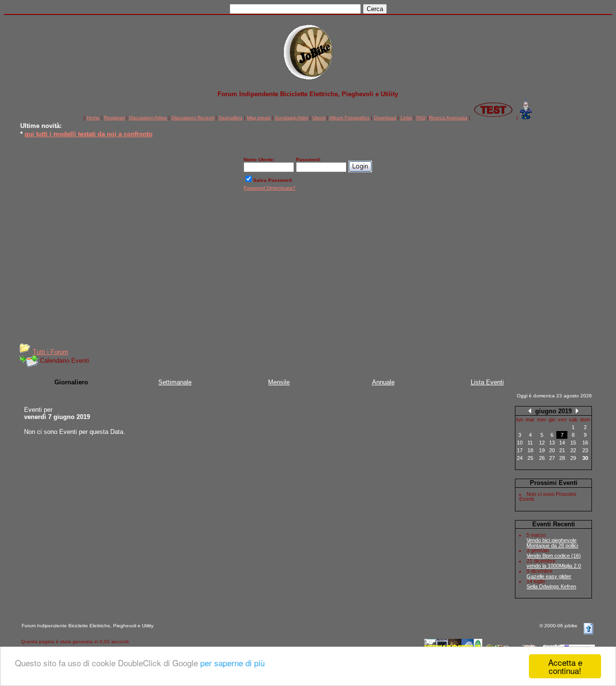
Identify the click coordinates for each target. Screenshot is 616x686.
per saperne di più (232, 663)
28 (562, 458)
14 (562, 442)
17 (520, 450)
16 (585, 442)
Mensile (279, 382)
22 (573, 450)
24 (520, 458)
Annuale (383, 382)
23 (585, 450)
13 (552, 442)
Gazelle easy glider (548, 576)
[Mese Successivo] (577, 411)
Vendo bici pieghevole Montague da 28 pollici (552, 542)
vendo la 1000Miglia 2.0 (553, 566)
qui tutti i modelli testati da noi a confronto (89, 133)
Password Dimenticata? (269, 188)
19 (542, 450)
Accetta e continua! (565, 666)
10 (520, 442)
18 (530, 450)
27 (552, 458)
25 (530, 458)
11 (530, 442)
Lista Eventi (487, 382)
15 (573, 442)
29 (573, 458)
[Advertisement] (308, 270)
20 (552, 450)
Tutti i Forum (50, 352)
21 (562, 450)
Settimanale (175, 382)
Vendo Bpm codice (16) (553, 556)
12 (542, 442)
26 (542, 458)
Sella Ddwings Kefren (551, 586)
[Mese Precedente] (529, 411)
